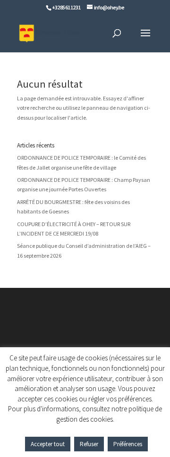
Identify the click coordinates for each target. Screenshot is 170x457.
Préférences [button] (127, 444)
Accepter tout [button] (48, 444)
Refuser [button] (89, 444)
